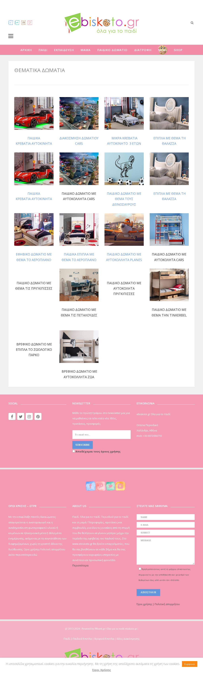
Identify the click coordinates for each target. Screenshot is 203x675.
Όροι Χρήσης (101, 670)
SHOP (178, 50)
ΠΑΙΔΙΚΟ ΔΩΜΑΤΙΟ (112, 50)
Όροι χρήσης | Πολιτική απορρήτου (158, 604)
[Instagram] (23, 22)
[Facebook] (10, 22)
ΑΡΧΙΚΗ (26, 50)
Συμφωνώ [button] (189, 663)
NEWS (162, 50)
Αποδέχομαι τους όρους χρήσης (98, 451)
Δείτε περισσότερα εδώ (22, 554)
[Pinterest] (30, 22)
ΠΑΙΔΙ (43, 50)
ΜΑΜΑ (86, 50)
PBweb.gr (100, 628)
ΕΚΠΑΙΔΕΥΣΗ (64, 50)
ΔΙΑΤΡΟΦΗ (142, 50)
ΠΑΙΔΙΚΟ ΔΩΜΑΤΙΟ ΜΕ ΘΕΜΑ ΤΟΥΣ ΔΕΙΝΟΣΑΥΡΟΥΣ (124, 198)
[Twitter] (17, 22)
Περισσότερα (80, 565)
